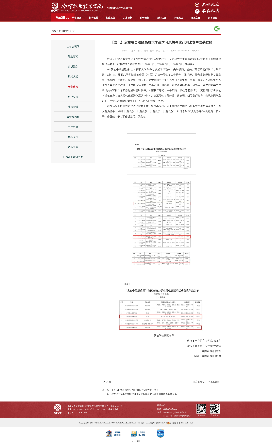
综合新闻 (73, 56)
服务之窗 (195, 17)
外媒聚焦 (73, 66)
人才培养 (127, 17)
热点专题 (73, 147)
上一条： (130, 390)
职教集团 (178, 17)
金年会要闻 (73, 46)
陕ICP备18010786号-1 (159, 423)
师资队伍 (161, 17)
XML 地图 (136, 441)
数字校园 (212, 17)
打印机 (201, 382)
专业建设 (63, 31)
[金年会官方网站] (94, 7)
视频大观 (73, 76)
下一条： (139, 394)
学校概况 (76, 17)
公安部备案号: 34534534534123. (181, 423)
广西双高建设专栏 (73, 157)
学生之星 (73, 127)
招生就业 (110, 17)
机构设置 (93, 17)
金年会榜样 (73, 116)
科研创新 (144, 17)
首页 (59, 17)
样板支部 (73, 137)
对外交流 (73, 96)
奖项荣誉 (73, 106)
